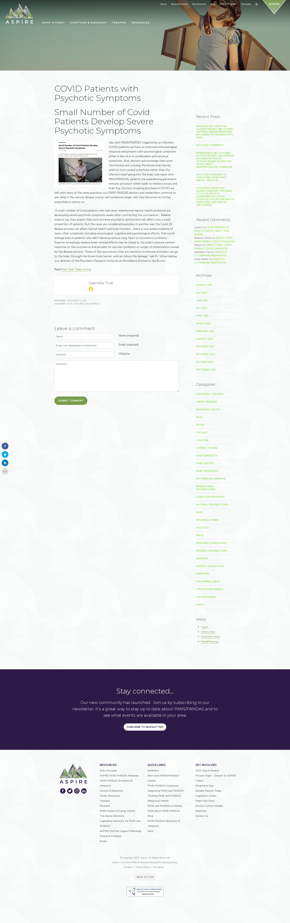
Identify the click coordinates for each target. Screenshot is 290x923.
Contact (128, 867)
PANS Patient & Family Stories (117, 811)
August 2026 (204, 285)
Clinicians (202, 440)
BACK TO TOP (145, 877)
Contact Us (201, 816)
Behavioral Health (208, 409)
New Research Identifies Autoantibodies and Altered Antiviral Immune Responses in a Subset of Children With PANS (214, 132)
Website (124, 354)
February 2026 (205, 331)
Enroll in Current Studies (209, 806)
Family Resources (207, 471)
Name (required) (129, 336)
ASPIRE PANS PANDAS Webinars (119, 775)
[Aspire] (19, 13)
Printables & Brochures (211, 543)
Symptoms (202, 573)
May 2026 (201, 308)
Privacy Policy (142, 867)
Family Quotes (205, 463)
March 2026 (203, 323)
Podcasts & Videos (110, 836)
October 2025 (204, 362)
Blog (69, 303)
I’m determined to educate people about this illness (211, 231)
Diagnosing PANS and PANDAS (166, 790)
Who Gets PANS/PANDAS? (164, 775)
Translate (245, 4)
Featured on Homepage (86, 303)
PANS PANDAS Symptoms (163, 785)
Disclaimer (158, 867)
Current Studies (207, 448)
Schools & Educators (210, 566)
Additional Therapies (210, 394)
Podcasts (202, 527)
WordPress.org (209, 641)
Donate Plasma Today (208, 790)
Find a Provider (108, 770)
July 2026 (201, 292)
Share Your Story (205, 801)
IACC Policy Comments (210, 145)
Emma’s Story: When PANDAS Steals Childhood (214, 239)
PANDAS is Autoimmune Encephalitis (210, 253)
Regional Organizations (211, 550)
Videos (200, 604)
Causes (152, 780)
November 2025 (205, 354)
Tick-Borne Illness (208, 581)
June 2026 (202, 300)
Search (227, 93)
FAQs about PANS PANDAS (164, 811)
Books (200, 424)
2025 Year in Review (207, 770)
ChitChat (202, 432)
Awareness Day (204, 785)
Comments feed (210, 636)
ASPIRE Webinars (206, 401)
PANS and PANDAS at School (165, 806)
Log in (204, 627)
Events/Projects (207, 455)
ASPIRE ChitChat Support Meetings (120, 831)
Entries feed (208, 632)
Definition (153, 770)
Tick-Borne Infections (112, 816)
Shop (150, 831)
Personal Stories (207, 520)
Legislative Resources (210, 496)
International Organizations (205, 488)
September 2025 (206, 369)
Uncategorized (206, 597)
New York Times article (76, 269)
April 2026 (202, 315)
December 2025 (205, 346)
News (199, 512)
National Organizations (212, 504)
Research (202, 558)
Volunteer (201, 811)
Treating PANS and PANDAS (164, 796)
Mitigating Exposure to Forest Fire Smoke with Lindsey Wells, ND (211, 177)
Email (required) (128, 345)
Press (199, 535)
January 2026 (204, 339)
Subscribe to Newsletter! (145, 726)
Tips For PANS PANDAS (209, 589)
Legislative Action (205, 796)
